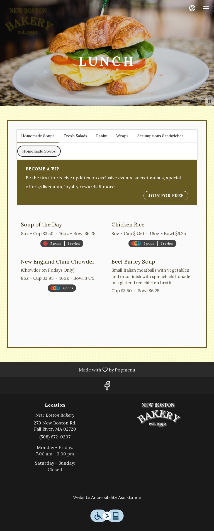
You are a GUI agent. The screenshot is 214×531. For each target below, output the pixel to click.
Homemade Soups (39, 151)
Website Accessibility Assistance (107, 497)
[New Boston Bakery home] (29, 22)
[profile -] (192, 8)
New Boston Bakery (159, 415)
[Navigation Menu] (206, 8)
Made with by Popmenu (69, 369)
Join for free (166, 195)
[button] (62, 230)
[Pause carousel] (209, 101)
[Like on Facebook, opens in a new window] (107, 387)
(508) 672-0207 (54, 437)
